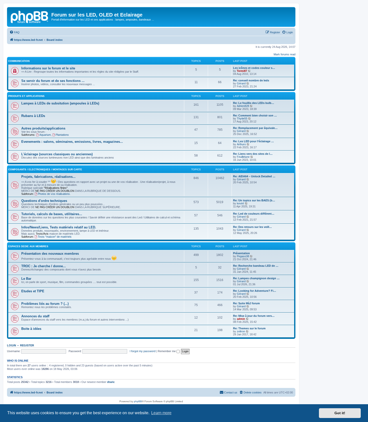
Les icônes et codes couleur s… (254, 67)
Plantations (62, 134)
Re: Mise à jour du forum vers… (254, 315)
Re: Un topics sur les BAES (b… (254, 200)
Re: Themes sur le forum (249, 328)
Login (11, 345)
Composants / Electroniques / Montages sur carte (45, 169)
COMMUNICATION (19, 61)
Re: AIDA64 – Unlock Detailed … (254, 176)
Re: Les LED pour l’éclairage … (253, 141)
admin (241, 318)
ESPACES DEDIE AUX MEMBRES (28, 246)
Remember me (167, 351)
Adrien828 (243, 105)
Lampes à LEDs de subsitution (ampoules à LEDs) (60, 103)
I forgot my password (142, 351)
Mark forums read (284, 54)
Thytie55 (242, 118)
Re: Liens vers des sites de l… (253, 153)
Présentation (241, 253)
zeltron (241, 331)
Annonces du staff (35, 316)
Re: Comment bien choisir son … (255, 115)
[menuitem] (15, 32)
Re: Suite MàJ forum (246, 303)
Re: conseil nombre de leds (251, 80)
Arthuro (241, 144)
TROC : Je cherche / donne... (43, 266)
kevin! (240, 203)
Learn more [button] (161, 413)
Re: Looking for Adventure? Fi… (254, 290)
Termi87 (242, 70)
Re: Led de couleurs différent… (253, 213)
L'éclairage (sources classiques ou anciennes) (57, 154)
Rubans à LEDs (33, 116)
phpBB (138, 401)
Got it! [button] (339, 413)
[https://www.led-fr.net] (29, 16)
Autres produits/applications (43, 128)
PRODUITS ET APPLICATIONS (26, 96)
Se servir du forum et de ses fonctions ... (53, 81)
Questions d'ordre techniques (44, 201)
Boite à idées (31, 329)
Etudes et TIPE (32, 291)
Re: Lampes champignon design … (256, 278)
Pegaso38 (243, 256)
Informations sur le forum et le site (48, 68)
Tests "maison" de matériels (55, 236)
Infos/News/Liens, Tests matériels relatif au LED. (58, 227)
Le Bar (26, 278)
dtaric (111, 381)
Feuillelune (243, 156)
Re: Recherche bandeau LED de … (255, 265)
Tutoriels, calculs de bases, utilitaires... (51, 214)
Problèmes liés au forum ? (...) (45, 304)
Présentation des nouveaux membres (50, 253)
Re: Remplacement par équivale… (255, 127)
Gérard (241, 83)
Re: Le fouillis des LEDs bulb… (253, 102)
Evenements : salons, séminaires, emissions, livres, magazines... (72, 142)
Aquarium (45, 134)
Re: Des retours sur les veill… (252, 226)
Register (27, 345)
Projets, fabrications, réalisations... (48, 177)
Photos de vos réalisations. (54, 193)
